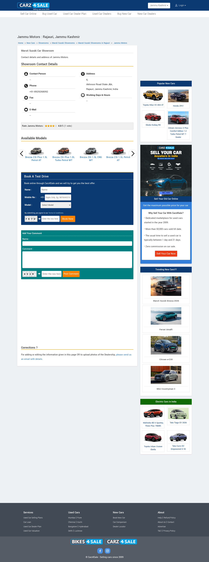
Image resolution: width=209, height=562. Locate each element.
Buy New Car (124, 14)
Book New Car (119, 517)
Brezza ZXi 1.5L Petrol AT (118, 159)
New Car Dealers (147, 14)
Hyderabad (83, 526)
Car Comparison (120, 522)
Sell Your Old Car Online (166, 199)
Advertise (162, 526)
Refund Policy (169, 517)
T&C (159, 530)
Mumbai (71, 517)
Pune (79, 517)
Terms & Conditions (56, 213)
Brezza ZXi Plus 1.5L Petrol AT (36, 159)
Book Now (67, 218)
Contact (170, 522)
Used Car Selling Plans (33, 517)
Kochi (79, 522)
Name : (28, 189)
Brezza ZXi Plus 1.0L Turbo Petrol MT (63, 159)
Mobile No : (30, 197)
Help (160, 517)
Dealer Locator (119, 526)
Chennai (71, 522)
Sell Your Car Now (166, 253)
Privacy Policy (169, 530)
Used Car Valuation (31, 530)
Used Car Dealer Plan (74, 14)
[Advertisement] (104, 25)
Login (181, 5)
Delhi (70, 530)
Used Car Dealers (101, 14)
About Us (161, 522)
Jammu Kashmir (158, 5)
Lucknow (78, 530)
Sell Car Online (28, 14)
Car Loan (27, 522)
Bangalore (72, 526)
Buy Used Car (49, 14)
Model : (28, 205)
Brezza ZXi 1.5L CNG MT (91, 159)
